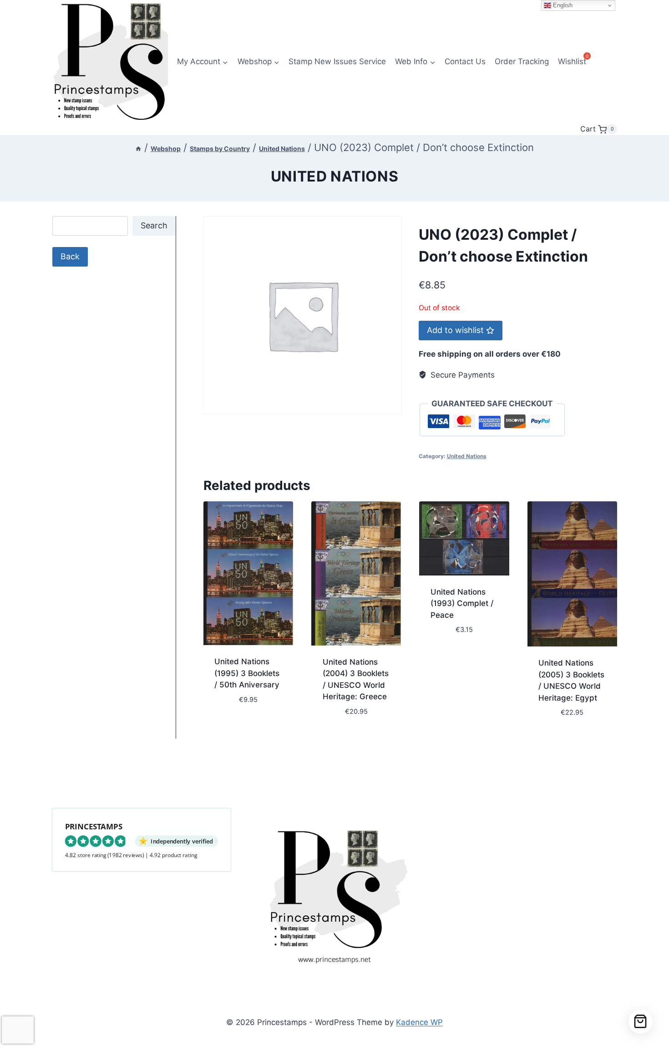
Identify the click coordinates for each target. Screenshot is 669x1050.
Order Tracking (522, 61)
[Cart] (640, 1022)
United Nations (334, 176)
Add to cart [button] (237, 726)
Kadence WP (419, 1022)
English (562, 5)
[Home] (138, 148)
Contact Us (465, 61)
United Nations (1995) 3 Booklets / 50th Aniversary (246, 673)
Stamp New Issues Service (337, 61)
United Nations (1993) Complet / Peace (462, 603)
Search (154, 225)
